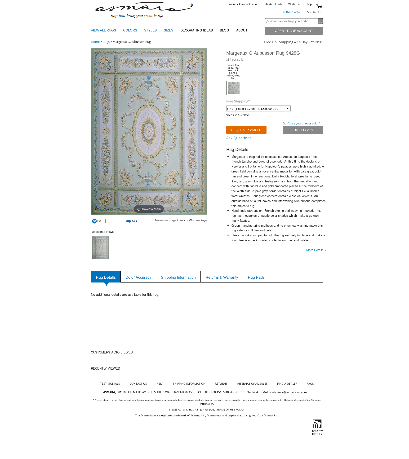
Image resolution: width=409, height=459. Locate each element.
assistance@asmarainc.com (288, 392)
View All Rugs (103, 30)
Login (231, 4)
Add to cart (302, 130)
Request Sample (246, 130)
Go (320, 21)
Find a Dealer (287, 384)
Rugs (106, 42)
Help (309, 4)
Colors (130, 30)
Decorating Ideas (196, 30)
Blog (224, 30)
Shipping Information (189, 384)
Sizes (169, 30)
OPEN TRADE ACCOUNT (294, 31)
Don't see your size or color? (301, 123)
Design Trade (274, 4)
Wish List (294, 4)
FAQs (310, 384)
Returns (221, 384)
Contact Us (138, 384)
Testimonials (110, 384)
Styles (151, 30)
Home (95, 42)
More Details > (316, 249)
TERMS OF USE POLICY (231, 409)
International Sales (252, 384)
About (242, 30)
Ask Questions (239, 138)
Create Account (249, 4)
